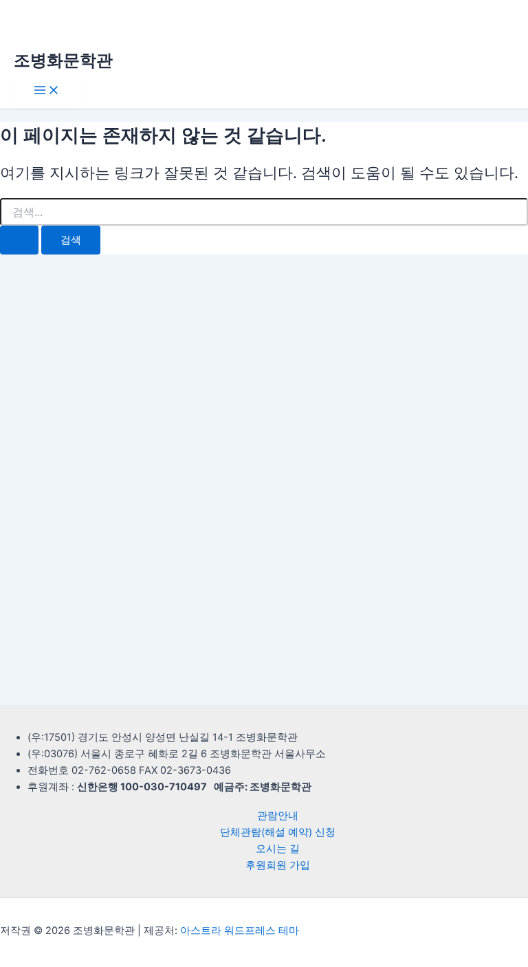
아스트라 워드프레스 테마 (239, 930)
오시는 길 (278, 849)
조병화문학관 (63, 60)
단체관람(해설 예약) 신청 (278, 832)
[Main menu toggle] (47, 91)
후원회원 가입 (277, 865)
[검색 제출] (19, 240)
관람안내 (277, 816)
